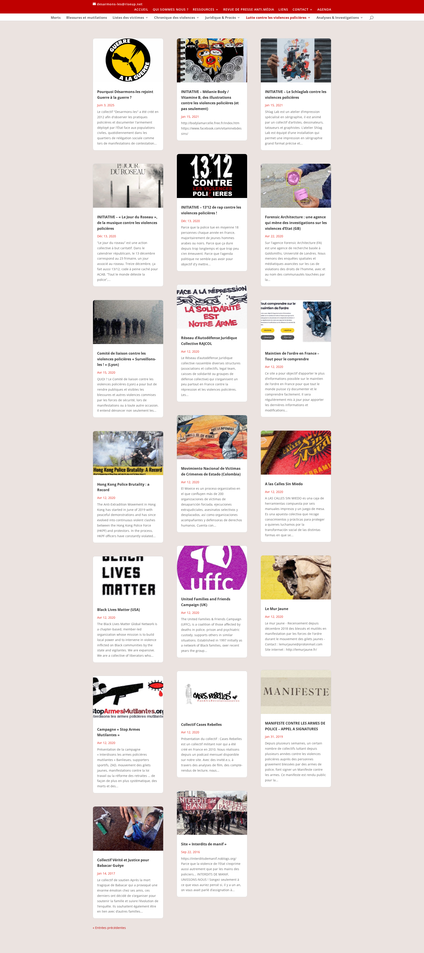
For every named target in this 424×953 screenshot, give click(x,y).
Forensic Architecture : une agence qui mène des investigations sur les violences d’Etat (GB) (296, 223)
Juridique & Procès (220, 18)
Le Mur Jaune (276, 608)
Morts (56, 18)
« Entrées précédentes (109, 928)
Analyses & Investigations (337, 18)
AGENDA (324, 9)
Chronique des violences (174, 18)
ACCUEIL (141, 9)
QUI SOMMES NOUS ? (170, 9)
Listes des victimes (128, 18)
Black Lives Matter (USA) (118, 609)
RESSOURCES (203, 9)
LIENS (283, 9)
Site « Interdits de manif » (204, 844)
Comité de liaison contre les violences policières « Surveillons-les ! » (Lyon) (126, 359)
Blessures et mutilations (86, 18)
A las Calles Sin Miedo (284, 483)
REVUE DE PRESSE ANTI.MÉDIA (248, 9)
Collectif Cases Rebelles (201, 724)
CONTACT (301, 9)
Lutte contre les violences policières (276, 18)
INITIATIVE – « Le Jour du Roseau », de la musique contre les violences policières (127, 223)
